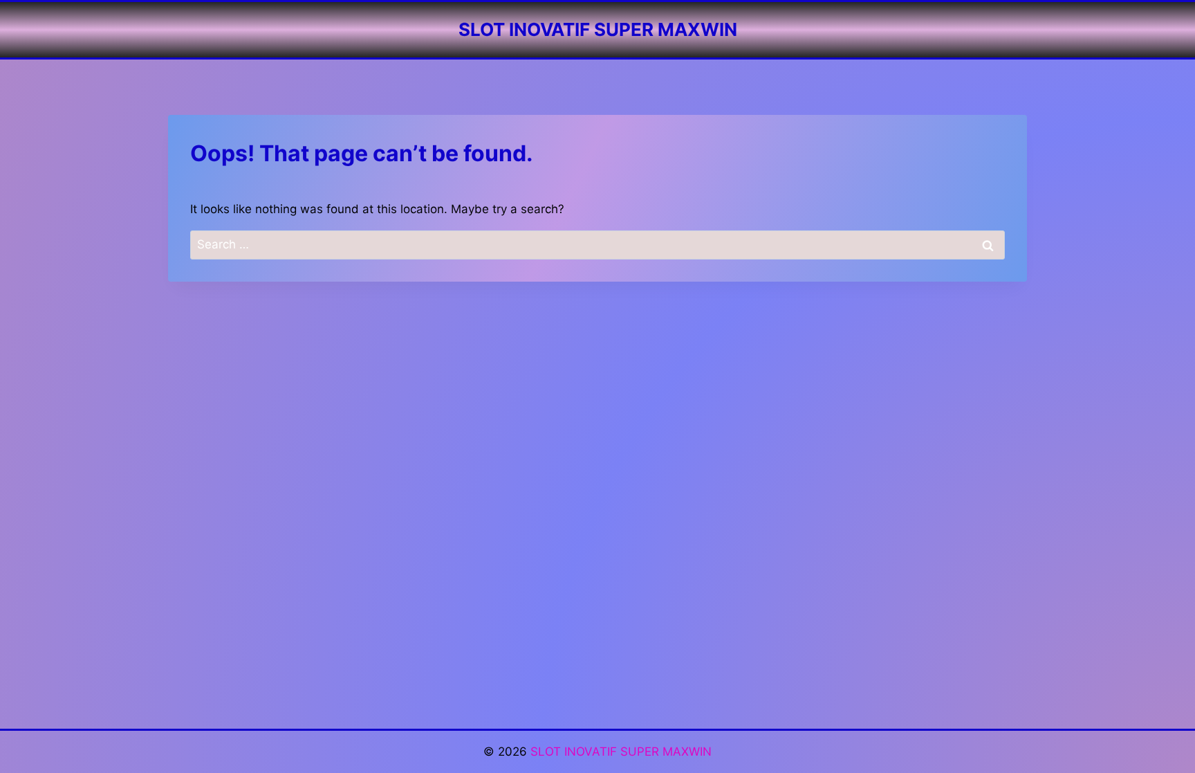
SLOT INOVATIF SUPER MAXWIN (621, 751)
